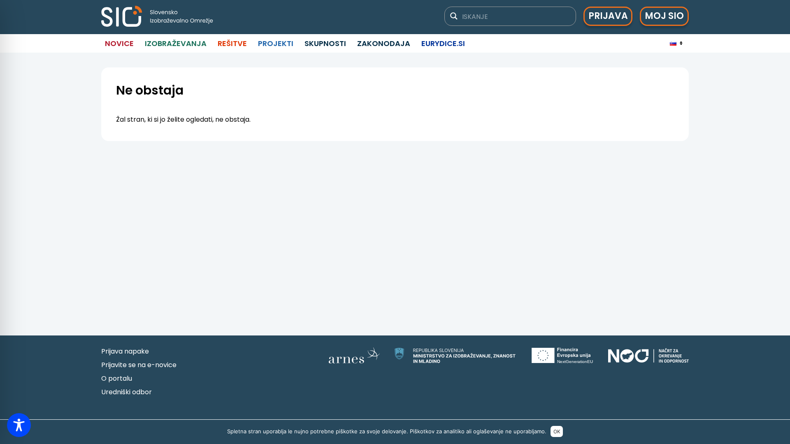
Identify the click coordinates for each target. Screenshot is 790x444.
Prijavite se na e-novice (139, 365)
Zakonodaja (383, 43)
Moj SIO (664, 15)
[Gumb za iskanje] (454, 16)
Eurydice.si (443, 43)
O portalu (116, 378)
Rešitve (232, 43)
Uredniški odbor (126, 392)
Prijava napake (125, 351)
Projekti (275, 43)
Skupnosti (325, 43)
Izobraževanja (176, 43)
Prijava (608, 15)
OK (556, 431)
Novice (119, 43)
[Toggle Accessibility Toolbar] (19, 425)
